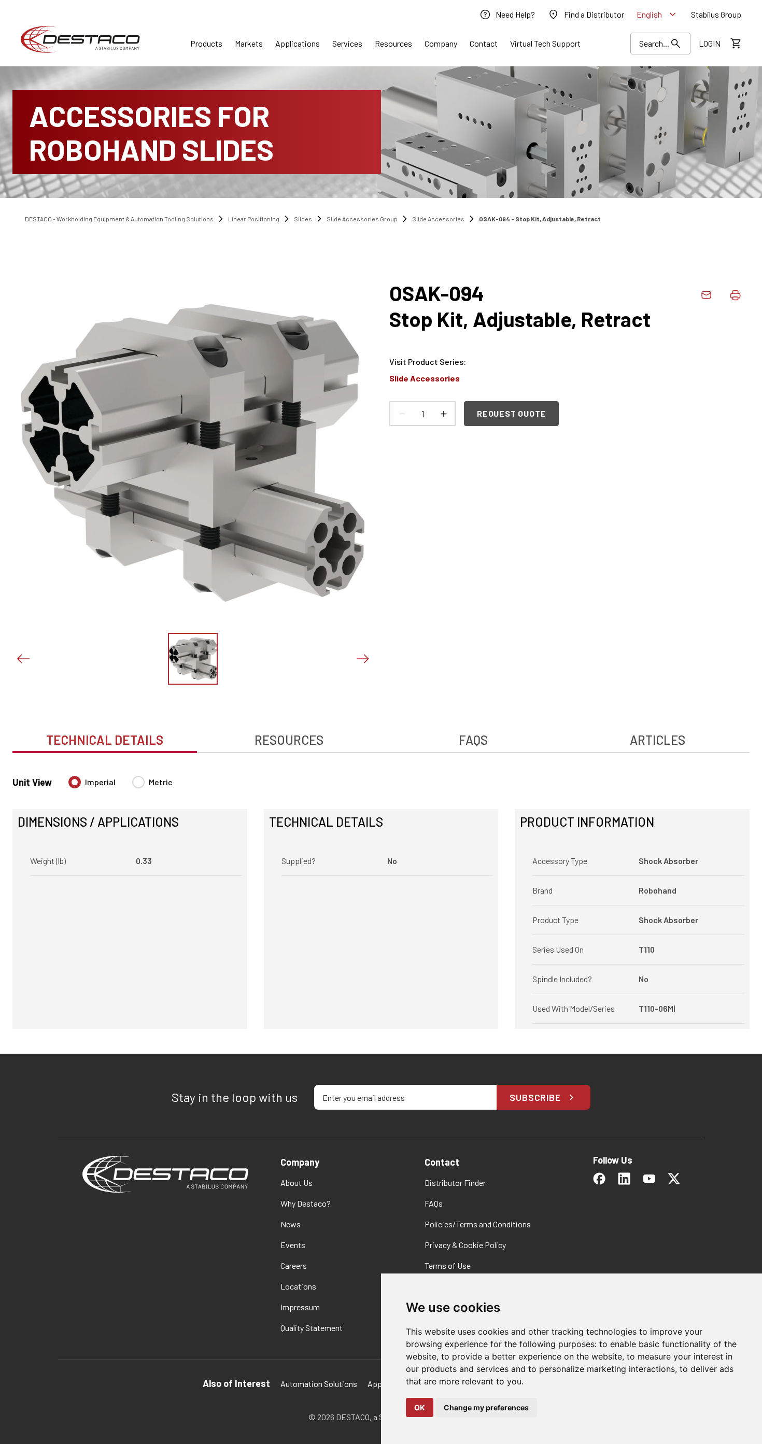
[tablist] (381, 734)
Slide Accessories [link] (438, 218)
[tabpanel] (381, 896)
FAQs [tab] (473, 739)
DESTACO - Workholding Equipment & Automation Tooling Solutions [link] (119, 218)
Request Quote (511, 413)
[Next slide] (362, 659)
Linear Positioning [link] (253, 218)
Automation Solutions (318, 1384)
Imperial (100, 782)
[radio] (74, 782)
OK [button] (419, 1407)
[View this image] (193, 659)
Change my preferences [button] (486, 1407)
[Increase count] (443, 413)
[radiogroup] (120, 786)
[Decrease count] (401, 413)
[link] (507, 14)
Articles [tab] (657, 739)
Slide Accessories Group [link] (362, 218)
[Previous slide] (22, 659)
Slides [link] (303, 218)
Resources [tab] (289, 739)
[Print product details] (735, 295)
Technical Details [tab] (104, 739)
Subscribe (535, 1097)
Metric (161, 782)
